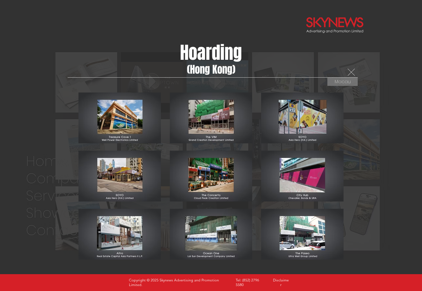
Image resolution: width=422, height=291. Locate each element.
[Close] (351, 72)
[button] (281, 282)
